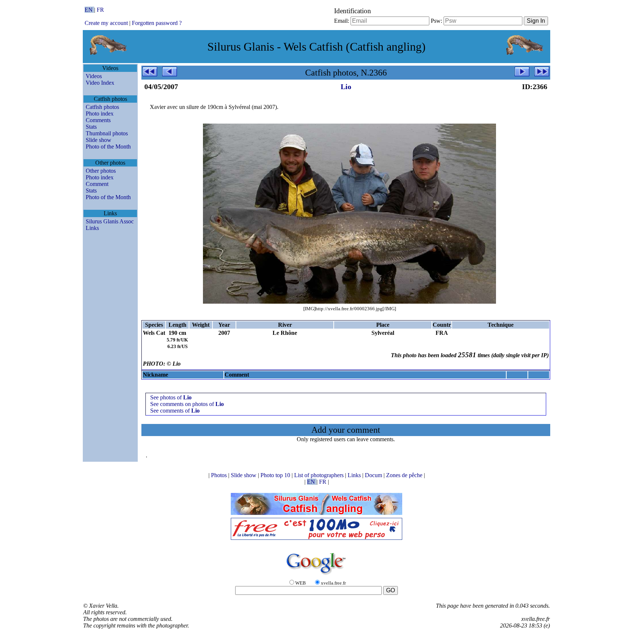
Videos (94, 76)
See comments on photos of (187, 404)
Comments (98, 120)
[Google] (316, 575)
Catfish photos (102, 107)
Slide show (98, 140)
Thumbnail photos (107, 133)
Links (92, 228)
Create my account (106, 23)
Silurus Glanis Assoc (110, 221)
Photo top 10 (276, 475)
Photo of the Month (108, 146)
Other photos (101, 171)
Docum (374, 475)
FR (100, 10)
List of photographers (319, 475)
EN (89, 10)
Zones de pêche (405, 475)
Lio (346, 87)
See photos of (171, 397)
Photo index (100, 113)
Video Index (100, 83)
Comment (97, 184)
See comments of (175, 410)
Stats (91, 127)
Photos (219, 475)
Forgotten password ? (157, 23)
